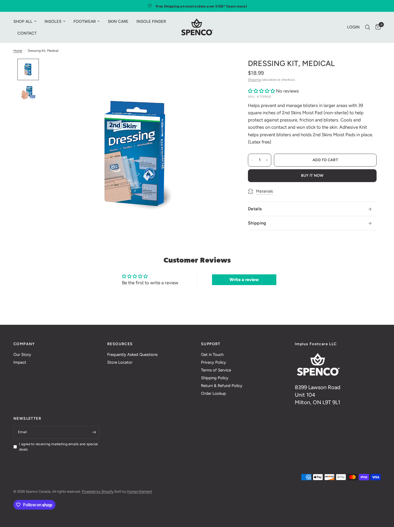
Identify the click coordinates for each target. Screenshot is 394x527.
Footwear (84, 21)
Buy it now (312, 175)
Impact (19, 362)
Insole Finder (151, 21)
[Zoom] (220, 70)
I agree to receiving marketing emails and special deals (58, 447)
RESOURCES (120, 344)
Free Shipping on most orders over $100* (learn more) (201, 6)
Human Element (139, 491)
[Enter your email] (93, 432)
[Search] (367, 27)
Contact (26, 33)
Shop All (22, 21)
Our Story (22, 354)
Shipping (254, 80)
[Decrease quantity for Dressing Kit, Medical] (252, 160)
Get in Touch (212, 354)
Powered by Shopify (98, 491)
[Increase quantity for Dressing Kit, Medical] (267, 160)
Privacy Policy (213, 362)
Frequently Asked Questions (132, 354)
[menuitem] (26, 21)
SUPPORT (211, 344)
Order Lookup (213, 393)
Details (255, 208)
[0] (377, 27)
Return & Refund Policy (221, 385)
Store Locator (119, 362)
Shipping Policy (214, 377)
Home (17, 51)
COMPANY (24, 344)
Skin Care (118, 21)
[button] (262, 91)
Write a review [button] (244, 279)
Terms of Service (216, 370)
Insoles (52, 21)
